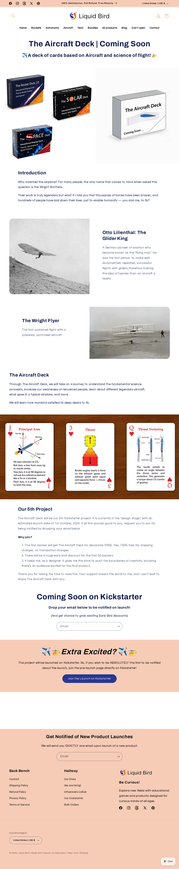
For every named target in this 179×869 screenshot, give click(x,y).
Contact (14, 779)
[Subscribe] (118, 626)
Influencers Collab (75, 792)
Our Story (70, 779)
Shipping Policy (18, 785)
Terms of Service (19, 804)
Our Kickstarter (73, 798)
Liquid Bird (23, 853)
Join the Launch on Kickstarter (89, 678)
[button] (13, 16)
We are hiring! (72, 785)
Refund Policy (17, 792)
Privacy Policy (17, 798)
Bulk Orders (71, 804)
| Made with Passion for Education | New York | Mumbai (59, 853)
